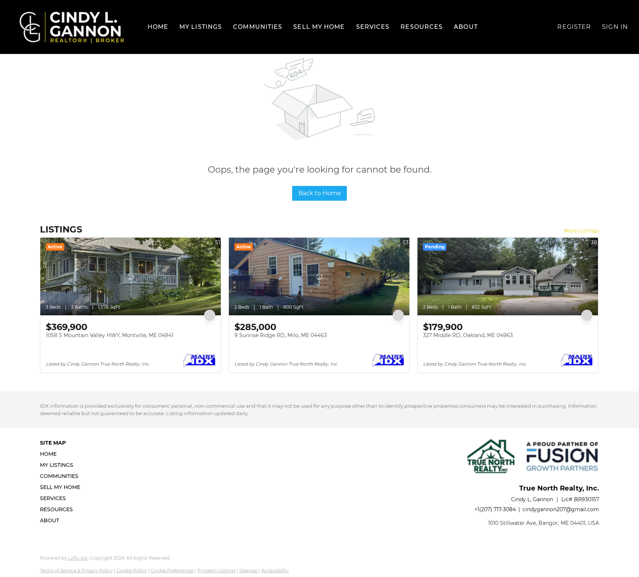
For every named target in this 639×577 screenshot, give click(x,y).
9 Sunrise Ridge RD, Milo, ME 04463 (280, 335)
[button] (71, 27)
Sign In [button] (615, 26)
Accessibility (275, 570)
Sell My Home (319, 26)
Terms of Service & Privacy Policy (76, 570)
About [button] (466, 26)
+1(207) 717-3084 (495, 509)
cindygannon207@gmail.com (561, 509)
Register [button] (574, 26)
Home (158, 26)
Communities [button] (257, 26)
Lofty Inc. (78, 558)
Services (373, 26)
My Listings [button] (200, 26)
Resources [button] (421, 26)
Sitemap (248, 570)
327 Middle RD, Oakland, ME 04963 (468, 335)
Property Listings (216, 570)
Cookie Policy (131, 570)
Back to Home (319, 193)
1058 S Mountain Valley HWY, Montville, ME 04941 (109, 335)
